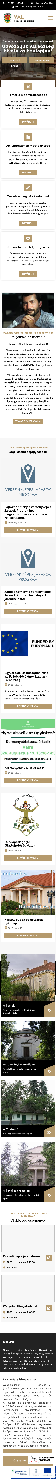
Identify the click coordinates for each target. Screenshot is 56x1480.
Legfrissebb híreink (14, 61)
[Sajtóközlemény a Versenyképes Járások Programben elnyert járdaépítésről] (28, 565)
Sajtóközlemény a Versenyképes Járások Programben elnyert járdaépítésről (27, 595)
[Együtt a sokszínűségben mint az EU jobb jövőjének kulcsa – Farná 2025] (28, 646)
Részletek (9, 1450)
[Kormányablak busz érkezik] (28, 741)
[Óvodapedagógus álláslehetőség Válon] (28, 815)
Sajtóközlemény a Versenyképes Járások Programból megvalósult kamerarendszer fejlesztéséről (27, 512)
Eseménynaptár (41, 60)
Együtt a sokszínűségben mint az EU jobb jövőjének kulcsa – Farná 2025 (26, 676)
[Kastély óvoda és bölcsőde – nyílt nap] (28, 892)
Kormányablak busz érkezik (24, 768)
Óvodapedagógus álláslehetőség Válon (19, 843)
